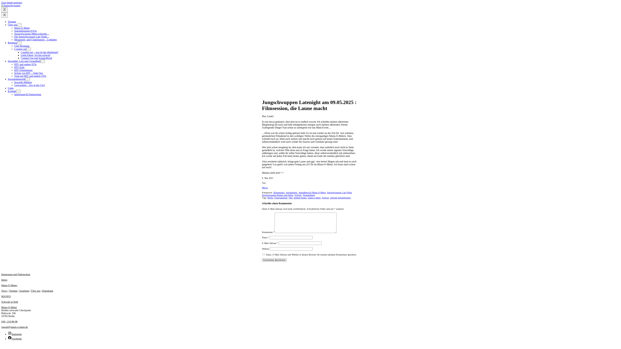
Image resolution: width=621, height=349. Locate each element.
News (4, 291)
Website (265, 249)
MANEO (6, 296)
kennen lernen (300, 198)
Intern (4, 280)
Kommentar (268, 232)
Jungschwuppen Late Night (339, 192)
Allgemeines (278, 192)
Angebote (24, 291)
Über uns (35, 291)
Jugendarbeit (291, 192)
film (291, 198)
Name (265, 237)
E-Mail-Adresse (270, 243)
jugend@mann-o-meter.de (14, 327)
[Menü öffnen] (4, 9)
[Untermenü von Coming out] (28, 49)
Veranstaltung (309, 195)
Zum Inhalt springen (11, 2)
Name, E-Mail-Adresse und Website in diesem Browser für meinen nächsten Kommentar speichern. (311, 255)
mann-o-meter (314, 198)
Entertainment (280, 198)
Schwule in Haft (9, 302)
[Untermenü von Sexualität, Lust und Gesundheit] (42, 61)
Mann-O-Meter (9, 307)
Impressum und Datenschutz (15, 274)
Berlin (270, 198)
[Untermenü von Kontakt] (18, 91)
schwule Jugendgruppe (340, 198)
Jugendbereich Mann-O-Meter (312, 192)
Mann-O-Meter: (9, 285)
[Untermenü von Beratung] (19, 43)
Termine (13, 291)
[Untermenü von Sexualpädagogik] (27, 79)
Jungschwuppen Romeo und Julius (277, 195)
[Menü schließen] (4, 15)
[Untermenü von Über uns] (19, 25)
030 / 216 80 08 (9, 321)
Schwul (297, 195)
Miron (265, 188)
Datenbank (47, 291)
